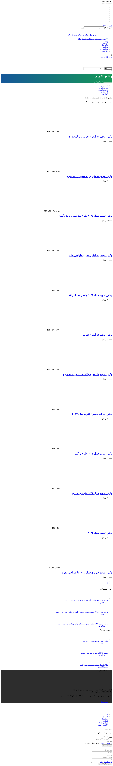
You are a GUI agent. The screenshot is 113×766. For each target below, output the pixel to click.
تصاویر (105, 47)
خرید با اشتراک (106, 57)
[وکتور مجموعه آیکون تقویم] (86, 330)
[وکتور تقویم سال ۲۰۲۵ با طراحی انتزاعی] (86, 290)
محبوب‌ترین (103, 88)
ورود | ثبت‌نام (107, 25)
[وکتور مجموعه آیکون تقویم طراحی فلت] (86, 251)
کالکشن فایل (103, 51)
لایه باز (105, 43)
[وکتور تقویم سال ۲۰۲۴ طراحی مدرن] (86, 488)
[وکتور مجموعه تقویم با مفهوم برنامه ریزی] (86, 171)
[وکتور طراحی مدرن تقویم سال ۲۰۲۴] (86, 409)
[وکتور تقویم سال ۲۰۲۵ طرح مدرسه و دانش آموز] (86, 211)
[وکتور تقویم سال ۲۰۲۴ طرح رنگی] (86, 449)
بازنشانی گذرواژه (106, 743)
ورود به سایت (107, 745)
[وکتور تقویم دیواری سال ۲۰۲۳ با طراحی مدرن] (86, 568)
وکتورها (105, 45)
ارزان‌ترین (104, 92)
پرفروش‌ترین (103, 90)
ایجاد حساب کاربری (105, 764)
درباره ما (104, 702)
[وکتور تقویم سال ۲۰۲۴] (86, 528)
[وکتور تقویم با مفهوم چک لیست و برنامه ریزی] (86, 369)
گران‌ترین (104, 94)
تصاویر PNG (103, 49)
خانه (106, 41)
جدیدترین (104, 86)
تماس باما (104, 700)
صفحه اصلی (107, 82)
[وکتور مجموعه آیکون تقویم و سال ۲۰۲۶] (86, 132)
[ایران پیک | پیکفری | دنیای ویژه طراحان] (93, 39)
